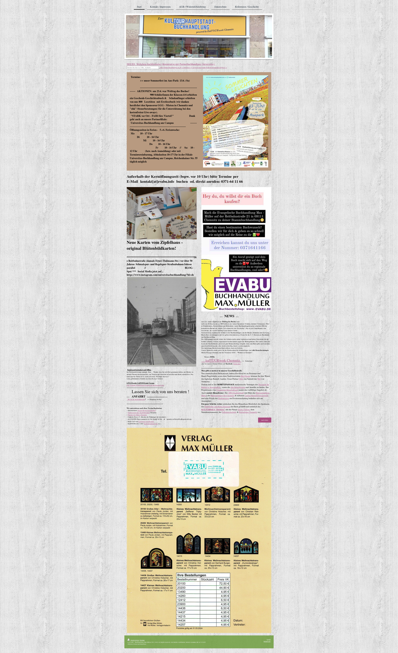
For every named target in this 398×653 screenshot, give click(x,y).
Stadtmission (223, 398)
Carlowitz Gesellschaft (146, 421)
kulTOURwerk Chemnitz (221, 360)
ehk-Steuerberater (238, 387)
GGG (241, 378)
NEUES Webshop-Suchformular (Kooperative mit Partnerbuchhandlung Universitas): (171, 64)
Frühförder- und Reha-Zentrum (217, 406)
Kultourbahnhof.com (151, 424)
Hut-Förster (245, 376)
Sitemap (142, 640)
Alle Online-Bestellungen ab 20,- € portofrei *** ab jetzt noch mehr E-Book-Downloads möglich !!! (193, 67)
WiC (259, 378)
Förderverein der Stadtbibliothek (139, 412)
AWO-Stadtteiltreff (236, 392)
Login (269, 639)
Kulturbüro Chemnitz (248, 412)
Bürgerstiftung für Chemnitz (222, 395)
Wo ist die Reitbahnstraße (136, 399)
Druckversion (134, 640)
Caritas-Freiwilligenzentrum (256, 395)
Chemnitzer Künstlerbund (227, 389)
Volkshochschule (229, 412)
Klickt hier (237, 364)
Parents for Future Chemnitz (137, 415)
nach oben (264, 420)
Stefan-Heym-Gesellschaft (147, 410)
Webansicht (267, 641)
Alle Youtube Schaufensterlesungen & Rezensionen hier (145, 385)
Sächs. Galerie (244, 409)
